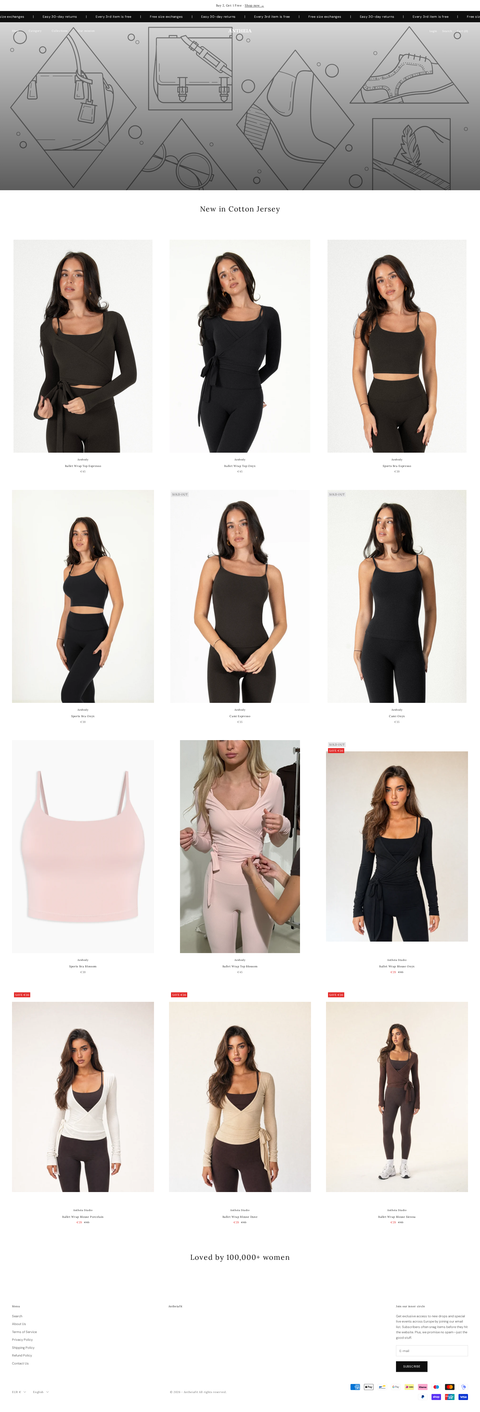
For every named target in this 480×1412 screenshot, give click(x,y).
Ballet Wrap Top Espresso (83, 466)
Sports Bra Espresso (397, 466)
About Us (19, 1324)
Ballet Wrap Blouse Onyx (397, 966)
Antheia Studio (396, 960)
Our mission (86, 30)
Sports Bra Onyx (83, 716)
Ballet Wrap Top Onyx (240, 466)
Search (17, 1316)
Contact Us (20, 1363)
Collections (60, 30)
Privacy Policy (22, 1340)
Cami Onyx (397, 716)
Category (35, 30)
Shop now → (254, 5)
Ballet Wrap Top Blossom (240, 966)
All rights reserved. (213, 1392)
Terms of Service (24, 1332)
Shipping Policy (23, 1348)
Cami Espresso (240, 716)
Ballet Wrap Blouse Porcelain (83, 1217)
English (38, 1392)
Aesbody (83, 459)
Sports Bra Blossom (83, 966)
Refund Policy (22, 1355)
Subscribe (411, 1367)
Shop (15, 30)
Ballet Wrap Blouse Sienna (397, 1217)
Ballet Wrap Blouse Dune (240, 1217)
